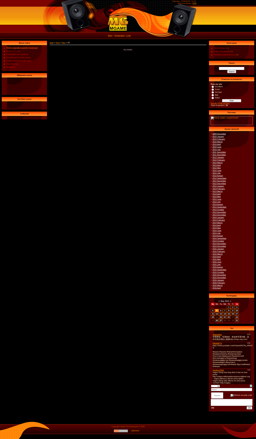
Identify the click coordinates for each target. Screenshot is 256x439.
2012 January (218, 157)
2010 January (218, 136)
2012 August (217, 176)
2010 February (218, 139)
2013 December (219, 215)
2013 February (218, 189)
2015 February (218, 251)
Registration (120, 35)
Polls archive (224, 103)
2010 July (216, 150)
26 (217, 320)
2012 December (219, 183)
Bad (216, 95)
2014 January (218, 217)
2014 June (216, 231)
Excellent (219, 87)
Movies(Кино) (220, 48)
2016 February (218, 283)
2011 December (219, 155)
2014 (58, 43)
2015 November (219, 275)
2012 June (216, 170)
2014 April (216, 225)
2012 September (219, 178)
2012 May (216, 168)
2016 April (216, 288)
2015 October (218, 272)
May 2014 (225, 301)
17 (237, 314)
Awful (217, 98)
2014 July (216, 233)
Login (128, 35)
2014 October (218, 241)
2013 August (217, 204)
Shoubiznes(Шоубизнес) (224, 55)
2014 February (218, 220)
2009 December (219, 134)
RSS (194, 3)
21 (225, 317)
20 (221, 317)
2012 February (218, 160)
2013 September (219, 207)
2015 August (217, 267)
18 (213, 317)
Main (110, 35)
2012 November (219, 181)
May (64, 43)
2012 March (217, 163)
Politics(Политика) (222, 51)
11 (213, 314)
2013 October (218, 210)
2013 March (217, 191)
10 (237, 310)
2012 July (216, 173)
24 (237, 317)
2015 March (217, 254)
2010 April (216, 144)
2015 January (218, 249)
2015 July (216, 264)
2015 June (216, 262)
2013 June (216, 199)
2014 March (217, 223)
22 (229, 317)
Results (214, 103)
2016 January (218, 280)
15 (229, 314)
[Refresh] (251, 386)
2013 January (218, 186)
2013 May (216, 197)
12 (217, 314)
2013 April (216, 194)
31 (237, 320)
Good (217, 89)
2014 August (217, 236)
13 (221, 314)
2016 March (217, 285)
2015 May (216, 259)
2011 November (219, 152)
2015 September (219, 270)
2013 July (216, 202)
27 (221, 320)
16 (233, 314)
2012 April (216, 165)
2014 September (219, 238)
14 (225, 314)
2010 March (217, 142)
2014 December (219, 246)
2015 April (216, 257)
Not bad (218, 92)
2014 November (219, 244)
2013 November (219, 212)
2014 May (216, 228)
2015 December (219, 278)
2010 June (216, 147)
